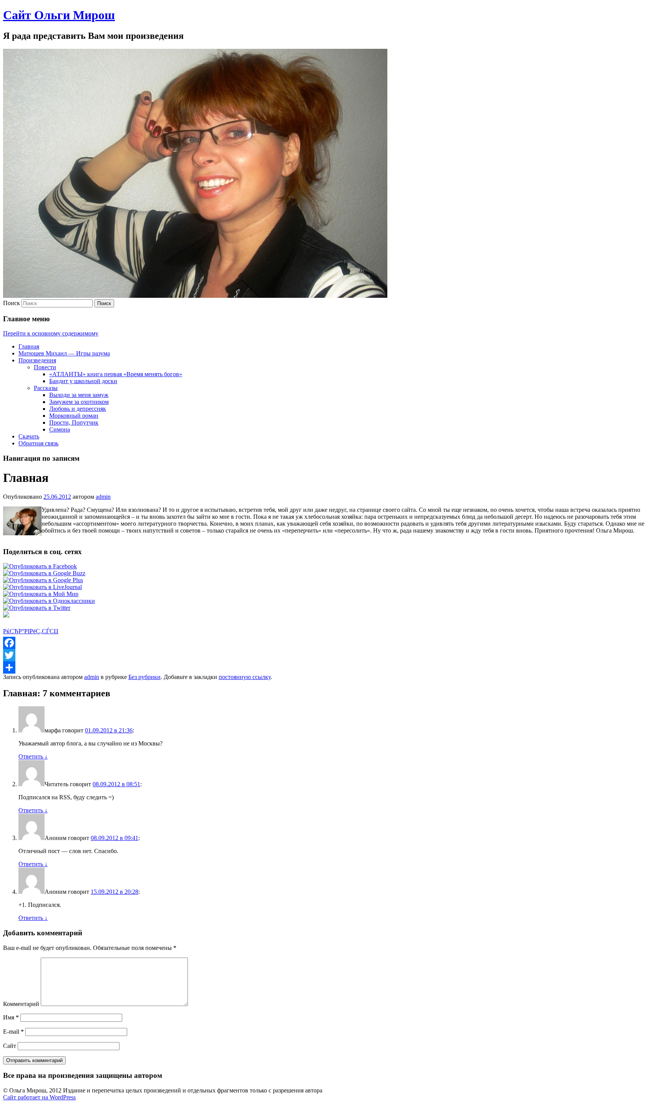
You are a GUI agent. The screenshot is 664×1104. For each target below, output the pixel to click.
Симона (59, 429)
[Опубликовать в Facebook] (40, 566)
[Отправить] (332, 667)
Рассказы (46, 388)
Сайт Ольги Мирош (59, 15)
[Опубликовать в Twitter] (36, 607)
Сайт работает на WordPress (39, 1097)
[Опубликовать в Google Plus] (43, 580)
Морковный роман (73, 415)
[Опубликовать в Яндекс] (6, 615)
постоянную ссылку (245, 677)
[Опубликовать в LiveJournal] (42, 587)
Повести (45, 367)
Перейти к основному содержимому (50, 333)
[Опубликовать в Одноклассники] (49, 601)
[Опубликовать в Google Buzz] (44, 573)
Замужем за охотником (79, 401)
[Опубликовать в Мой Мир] (40, 594)
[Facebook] (332, 643)
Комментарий (21, 1004)
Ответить (33, 756)
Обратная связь (38, 443)
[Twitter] (332, 655)
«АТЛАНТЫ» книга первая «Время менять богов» (115, 374)
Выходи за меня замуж (78, 395)
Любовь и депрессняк (77, 408)
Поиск (11, 303)
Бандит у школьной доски (83, 381)
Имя (11, 1017)
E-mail (13, 1031)
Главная (28, 346)
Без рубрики (144, 677)
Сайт (9, 1046)
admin (103, 496)
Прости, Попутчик (73, 422)
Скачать (28, 436)
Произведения (37, 360)
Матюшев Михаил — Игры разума (64, 353)
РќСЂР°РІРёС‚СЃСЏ (30, 631)
